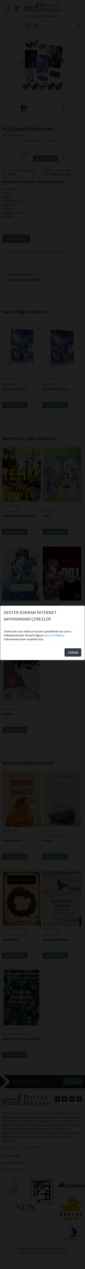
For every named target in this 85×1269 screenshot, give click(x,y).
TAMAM (72, 652)
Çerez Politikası (54, 635)
